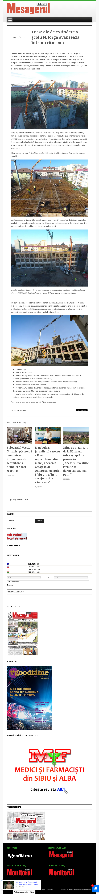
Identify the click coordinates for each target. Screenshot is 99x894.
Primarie (45, 402)
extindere (26, 402)
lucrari (38, 402)
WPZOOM (89, 889)
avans (18, 402)
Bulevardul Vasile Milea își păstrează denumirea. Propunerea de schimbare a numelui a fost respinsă (19, 459)
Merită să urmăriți (15, 592)
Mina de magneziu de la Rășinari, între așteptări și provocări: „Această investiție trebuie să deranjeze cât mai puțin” (76, 461)
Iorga (33, 402)
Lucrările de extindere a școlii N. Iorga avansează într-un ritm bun (55, 37)
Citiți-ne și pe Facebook (17, 499)
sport (55, 402)
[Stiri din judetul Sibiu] (28, 8)
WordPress (73, 889)
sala (50, 402)
